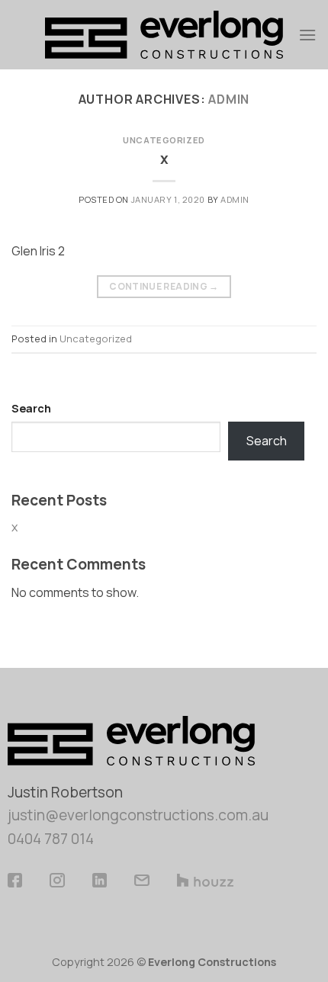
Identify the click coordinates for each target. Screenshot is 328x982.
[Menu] (307, 34)
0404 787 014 (51, 839)
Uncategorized (163, 140)
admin (228, 99)
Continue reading (164, 286)
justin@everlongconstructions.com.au (138, 815)
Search (31, 408)
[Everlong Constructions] (164, 34)
